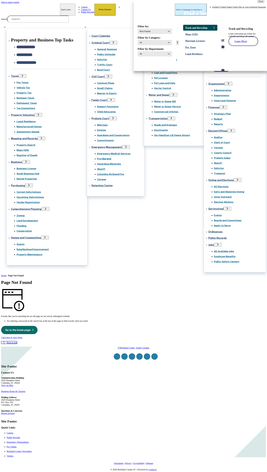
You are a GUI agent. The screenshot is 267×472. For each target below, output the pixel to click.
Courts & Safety (95, 27)
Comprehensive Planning (26, 209)
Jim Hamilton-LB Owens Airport (172, 135)
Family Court (99, 100)
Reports (218, 124)
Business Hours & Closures (13, 391)
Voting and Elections (221, 180)
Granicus (153, 469)
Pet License (161, 78)
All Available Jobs (224, 251)
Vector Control (162, 88)
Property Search (26, 145)
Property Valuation (22, 115)
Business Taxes (25, 98)
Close (261, 1)
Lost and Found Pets (165, 72)
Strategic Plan (222, 113)
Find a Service (105, 9)
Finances (213, 107)
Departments (221, 95)
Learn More (240, 41)
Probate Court (100, 118)
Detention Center (102, 185)
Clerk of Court (222, 142)
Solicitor (102, 59)
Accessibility (138, 463)
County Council (223, 152)
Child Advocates (106, 111)
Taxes (14, 76)
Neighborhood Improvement (33, 249)
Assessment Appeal (28, 131)
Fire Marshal (104, 158)
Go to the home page (18, 330)
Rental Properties (27, 178)
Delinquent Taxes (27, 103)
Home (4, 275)
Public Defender (106, 54)
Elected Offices (217, 130)
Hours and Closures (225, 100)
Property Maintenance (29, 254)
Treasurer (219, 173)
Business (16, 162)
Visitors (10, 456)
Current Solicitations (29, 192)
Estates (101, 130)
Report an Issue (8, 413)
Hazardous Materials (109, 164)
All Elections (221, 186)
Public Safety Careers (226, 261)
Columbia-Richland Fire (110, 174)
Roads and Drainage (165, 125)
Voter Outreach (223, 197)
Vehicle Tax (23, 87)
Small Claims (105, 88)
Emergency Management (107, 147)
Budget (218, 119)
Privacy (128, 463)
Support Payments (107, 106)
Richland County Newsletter (19, 451)
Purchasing (18, 185)
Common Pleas (105, 83)
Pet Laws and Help (164, 83)
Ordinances (215, 231)
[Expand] (32, 27)
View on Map (7, 385)
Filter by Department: (151, 48)
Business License (26, 168)
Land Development (27, 220)
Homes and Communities (26, 237)
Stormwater (161, 130)
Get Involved (215, 208)
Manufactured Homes (29, 126)
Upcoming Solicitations (30, 197)
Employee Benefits (224, 256)
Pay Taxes (22, 82)
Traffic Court (104, 64)
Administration (222, 90)
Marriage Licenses (195, 40)
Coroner (101, 179)
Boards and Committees (227, 220)
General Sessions (107, 49)
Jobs (211, 244)
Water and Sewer (159, 95)
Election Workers (223, 202)
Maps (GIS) (23, 150)
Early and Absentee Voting (229, 191)
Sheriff (101, 169)
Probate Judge (222, 158)
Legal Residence (26, 121)
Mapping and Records (24, 138)
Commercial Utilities (166, 111)
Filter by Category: (149, 37)
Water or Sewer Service (167, 106)
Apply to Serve (222, 225)
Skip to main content (10, 2)
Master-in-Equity (107, 93)
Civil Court (98, 76)
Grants (20, 244)
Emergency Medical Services (113, 153)
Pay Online (12, 447)
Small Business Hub (28, 173)
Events (218, 215)
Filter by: (143, 26)
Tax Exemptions (26, 108)
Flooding (22, 225)
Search (4, 19)
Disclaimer (118, 463)
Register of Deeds (27, 155)
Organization (216, 83)
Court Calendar (101, 36)
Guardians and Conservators (113, 135)
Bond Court (103, 69)
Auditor (218, 137)
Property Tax (24, 92)
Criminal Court (100, 42)
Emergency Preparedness (18, 442)
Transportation (158, 118)
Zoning (21, 215)
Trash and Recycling (196, 27)
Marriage (102, 125)
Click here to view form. (12, 337)
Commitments (105, 140)
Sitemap (149, 463)
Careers (10, 433)
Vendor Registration (28, 202)
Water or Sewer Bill (165, 101)
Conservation (24, 231)
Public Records (217, 238)
